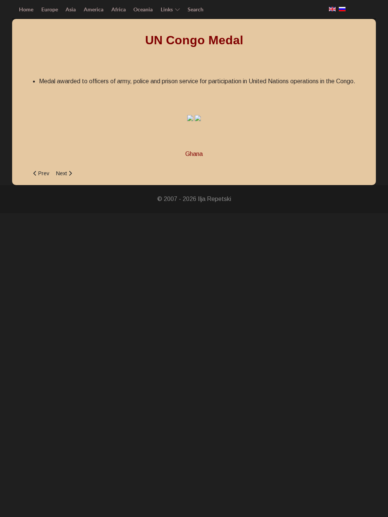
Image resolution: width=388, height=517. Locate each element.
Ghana (194, 154)
